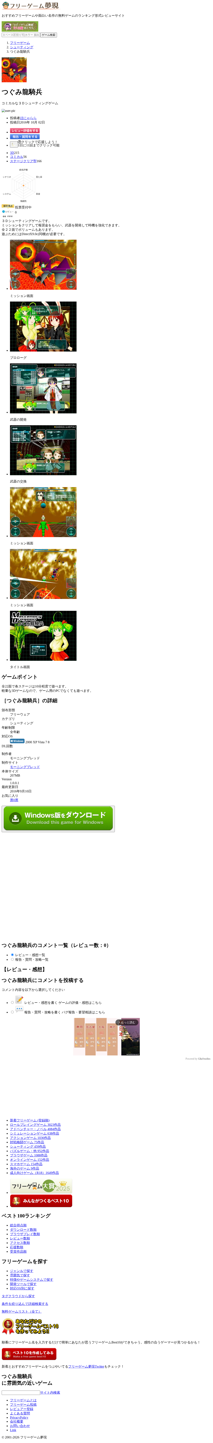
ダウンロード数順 (23, 1229)
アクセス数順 (20, 1243)
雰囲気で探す (20, 1275)
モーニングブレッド (25, 767)
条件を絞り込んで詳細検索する (25, 1304)
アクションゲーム (30, 1138)
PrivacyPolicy (19, 1417)
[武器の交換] (43, 474)
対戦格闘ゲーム (27, 1142)
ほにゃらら (28, 118)
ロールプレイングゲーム (35, 1124)
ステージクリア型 (23, 161)
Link (13, 1430)
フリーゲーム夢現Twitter (86, 1366)
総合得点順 (18, 1225)
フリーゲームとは (23, 1400)
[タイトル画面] (43, 659)
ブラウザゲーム (28, 1155)
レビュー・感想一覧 (30, 955)
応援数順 (16, 1247)
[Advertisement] (33, 858)
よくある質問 (20, 1413)
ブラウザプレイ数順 (25, 1234)
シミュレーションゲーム (34, 1133)
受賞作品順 (18, 1251)
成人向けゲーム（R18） (34, 1173)
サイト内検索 (50, 1392)
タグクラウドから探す (18, 1296)
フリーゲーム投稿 (23, 1404)
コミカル (16, 156)
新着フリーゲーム (30, 1120)
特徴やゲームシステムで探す (31, 1279)
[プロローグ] (43, 350)
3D (12, 153)
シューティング (28, 1146)
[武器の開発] (43, 412)
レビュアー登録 (21, 1409)
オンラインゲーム (29, 1159)
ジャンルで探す (21, 1271)
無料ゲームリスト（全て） (22, 1311)
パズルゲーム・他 (29, 1151)
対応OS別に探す (22, 1288)
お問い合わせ (20, 1426)
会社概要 (16, 1421)
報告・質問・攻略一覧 (31, 959)
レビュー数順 (20, 1238)
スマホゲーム (26, 1164)
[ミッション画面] (43, 288)
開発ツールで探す (23, 1284)
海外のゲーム (24, 1168)
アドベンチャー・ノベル (35, 1129)
